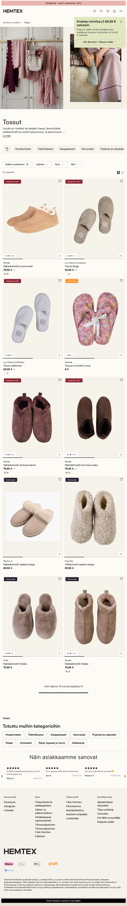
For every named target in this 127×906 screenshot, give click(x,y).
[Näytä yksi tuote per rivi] (122, 172)
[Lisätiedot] (13, 270)
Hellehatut (78, 742)
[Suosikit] (108, 11)
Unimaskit (26, 742)
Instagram (9, 806)
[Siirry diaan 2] (33, 656)
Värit (73, 164)
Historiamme (73, 806)
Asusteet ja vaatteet (11, 22)
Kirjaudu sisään (105, 821)
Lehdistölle (72, 818)
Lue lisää (6, 136)
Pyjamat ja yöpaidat (112, 148)
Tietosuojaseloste (45, 824)
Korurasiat (88, 148)
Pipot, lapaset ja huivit (52, 742)
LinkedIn (9, 810)
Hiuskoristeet (23, 148)
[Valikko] (121, 11)
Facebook (9, 802)
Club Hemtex (74, 802)
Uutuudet (102, 813)
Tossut (9, 742)
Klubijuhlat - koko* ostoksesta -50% (63, 3)
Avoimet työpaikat (76, 814)
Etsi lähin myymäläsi (108, 817)
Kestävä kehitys (75, 810)
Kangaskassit (67, 148)
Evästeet (40, 836)
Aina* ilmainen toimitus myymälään (63, 900)
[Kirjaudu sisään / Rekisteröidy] (101, 11)
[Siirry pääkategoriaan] (7, 149)
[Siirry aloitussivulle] (13, 11)
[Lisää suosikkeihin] (60, 181)
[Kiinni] (121, 22)
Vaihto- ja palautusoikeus (43, 811)
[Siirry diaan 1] (13, 656)
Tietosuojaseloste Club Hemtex (45, 830)
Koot (57, 164)
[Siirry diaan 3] (53, 656)
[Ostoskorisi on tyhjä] (114, 11)
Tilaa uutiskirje (105, 809)
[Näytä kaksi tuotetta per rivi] (118, 172)
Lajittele (40, 164)
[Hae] (94, 11)
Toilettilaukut (45, 148)
